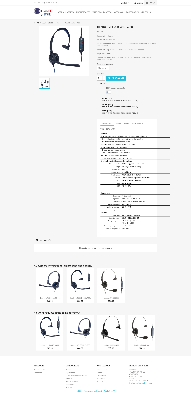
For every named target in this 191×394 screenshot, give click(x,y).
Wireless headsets (102, 12)
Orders (100, 373)
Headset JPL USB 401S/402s (80, 298)
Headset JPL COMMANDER (49, 298)
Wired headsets (66, 12)
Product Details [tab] (122, 123)
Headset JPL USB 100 (111, 298)
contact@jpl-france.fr (144, 383)
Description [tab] (107, 123)
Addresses (101, 378)
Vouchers (100, 381)
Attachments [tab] (137, 123)
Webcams (118, 12)
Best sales (38, 373)
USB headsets (83, 12)
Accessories (132, 12)
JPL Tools (146, 12)
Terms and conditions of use (76, 376)
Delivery (69, 370)
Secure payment (72, 381)
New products (39, 370)
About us (69, 378)
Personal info (102, 370)
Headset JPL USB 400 (111, 345)
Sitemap (69, 387)
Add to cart (116, 78)
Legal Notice (70, 373)
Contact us (70, 384)
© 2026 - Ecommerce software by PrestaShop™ (95, 391)
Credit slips (101, 376)
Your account (104, 366)
